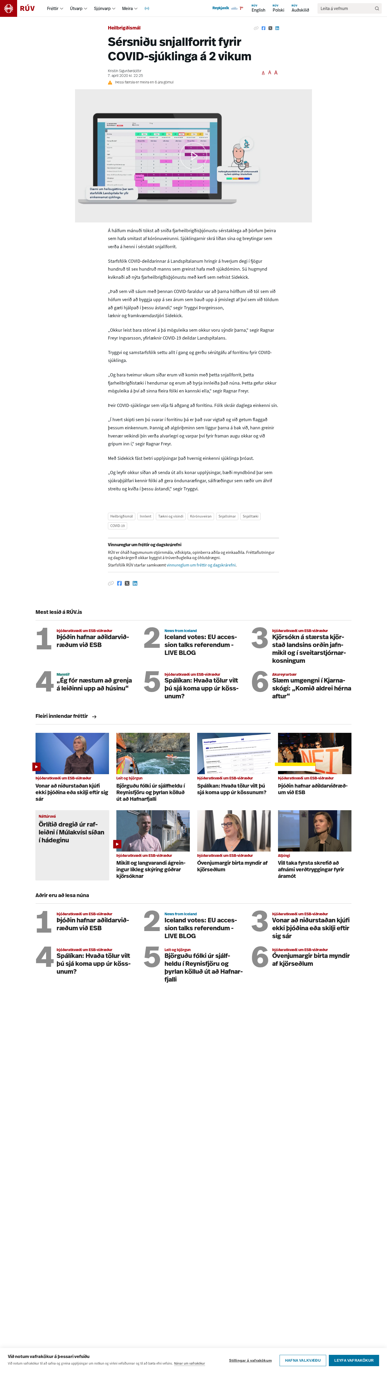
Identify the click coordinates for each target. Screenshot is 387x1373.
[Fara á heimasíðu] (22, 8)
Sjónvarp (102, 8)
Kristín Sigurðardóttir (124, 71)
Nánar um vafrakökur (189, 1363)
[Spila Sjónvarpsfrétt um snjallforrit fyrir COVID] (193, 155)
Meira (127, 8)
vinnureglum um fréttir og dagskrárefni (201, 565)
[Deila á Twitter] (270, 28)
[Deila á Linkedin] (277, 28)
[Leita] (377, 8)
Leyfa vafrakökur (354, 1360)
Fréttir (52, 8)
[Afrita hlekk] (256, 28)
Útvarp (76, 8)
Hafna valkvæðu (303, 1360)
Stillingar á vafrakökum (250, 1360)
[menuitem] (61, 8)
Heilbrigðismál (124, 28)
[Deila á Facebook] (263, 28)
